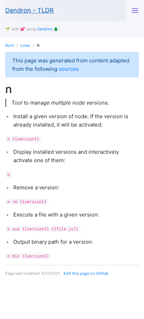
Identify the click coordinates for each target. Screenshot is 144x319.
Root (9, 45)
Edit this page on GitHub (86, 273)
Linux (25, 45)
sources (69, 69)
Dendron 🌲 (47, 28)
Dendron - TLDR (29, 10)
